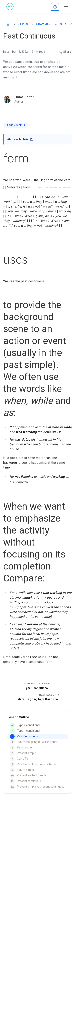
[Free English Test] (10, 6)
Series (23, 24)
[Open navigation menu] (65, 6)
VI (31, 139)
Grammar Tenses (49, 24)
